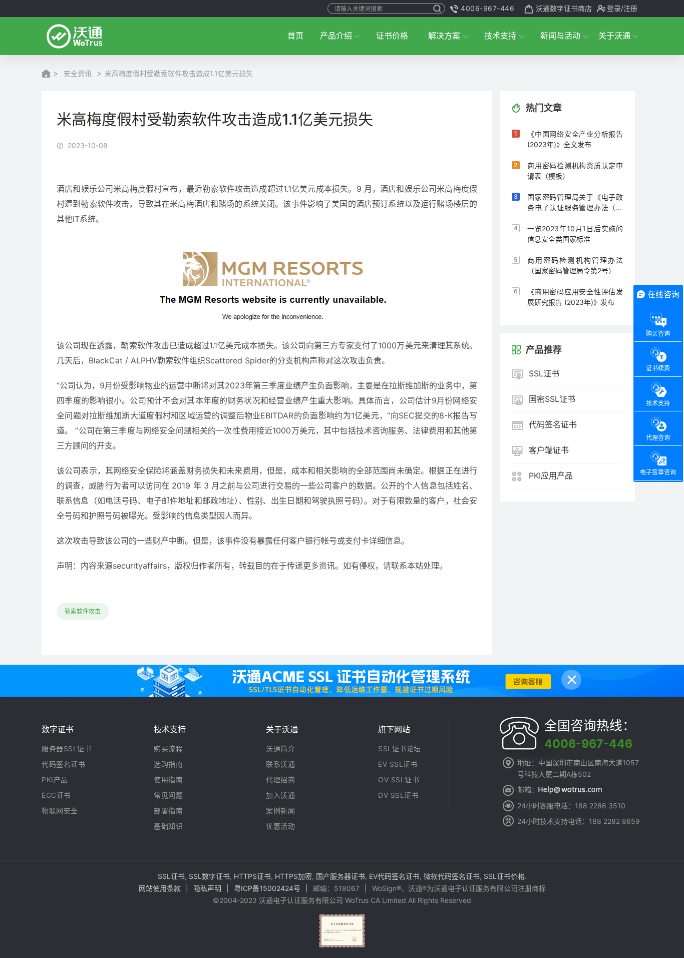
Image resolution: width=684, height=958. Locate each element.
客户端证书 (549, 450)
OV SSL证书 (398, 780)
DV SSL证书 (398, 795)
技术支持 (500, 36)
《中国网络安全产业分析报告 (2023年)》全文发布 (575, 139)
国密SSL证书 (552, 399)
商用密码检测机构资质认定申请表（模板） (575, 170)
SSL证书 (544, 374)
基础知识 (168, 826)
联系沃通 (280, 764)
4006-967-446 (487, 8)
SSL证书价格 (504, 876)
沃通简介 (280, 749)
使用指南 (168, 780)
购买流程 (168, 749)
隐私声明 (207, 888)
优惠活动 (280, 826)
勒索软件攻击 (83, 611)
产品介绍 (336, 36)
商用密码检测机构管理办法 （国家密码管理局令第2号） (575, 265)
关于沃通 (614, 36)
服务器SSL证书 (67, 749)
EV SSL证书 (398, 764)
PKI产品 (55, 780)
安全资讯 (78, 73)
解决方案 (444, 36)
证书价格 (392, 36)
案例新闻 (280, 811)
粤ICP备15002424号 (267, 888)
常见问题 (168, 795)
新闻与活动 (560, 36)
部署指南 (168, 811)
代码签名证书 (553, 425)
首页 (295, 36)
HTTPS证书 (252, 876)
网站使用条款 (160, 888)
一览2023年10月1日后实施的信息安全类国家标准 (575, 233)
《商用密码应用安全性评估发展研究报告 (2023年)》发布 (575, 296)
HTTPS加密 (293, 876)
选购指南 (168, 764)
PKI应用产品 (551, 476)
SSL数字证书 (209, 876)
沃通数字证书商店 (564, 8)
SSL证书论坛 (399, 749)
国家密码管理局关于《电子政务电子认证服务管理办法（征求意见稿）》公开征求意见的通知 (575, 203)
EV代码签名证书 (394, 876)
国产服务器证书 (340, 876)
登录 (614, 8)
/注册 (629, 8)
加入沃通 (280, 795)
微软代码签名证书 (452, 876)
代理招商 (280, 780)
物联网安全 (60, 811)
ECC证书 (56, 795)
